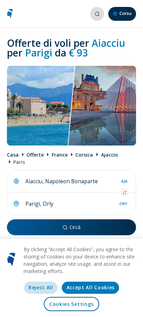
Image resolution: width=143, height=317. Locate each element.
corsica (84, 154)
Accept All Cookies (91, 287)
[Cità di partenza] (16, 181)
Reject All (40, 287)
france (60, 154)
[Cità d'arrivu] (16, 203)
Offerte (35, 154)
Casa (13, 154)
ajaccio (109, 154)
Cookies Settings (71, 304)
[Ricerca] (96, 13)
